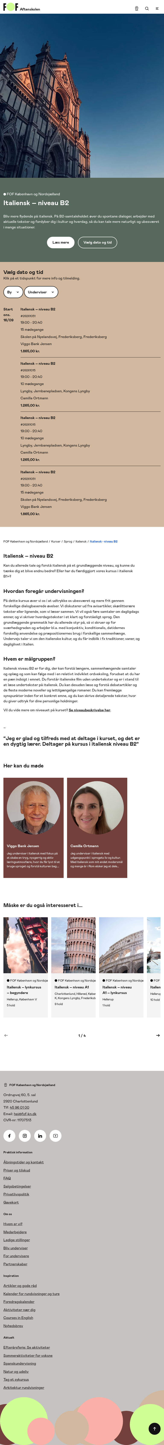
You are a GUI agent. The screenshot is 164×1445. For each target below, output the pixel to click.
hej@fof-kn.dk (25, 1113)
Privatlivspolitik (16, 1194)
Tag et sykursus (16, 1379)
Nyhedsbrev (13, 1325)
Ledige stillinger (16, 1240)
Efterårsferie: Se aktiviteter (26, 1347)
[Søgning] (147, 8)
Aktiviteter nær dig (19, 1309)
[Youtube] (56, 1136)
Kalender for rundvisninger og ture (31, 1293)
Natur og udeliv (16, 1371)
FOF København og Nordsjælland (25, 541)
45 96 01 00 (19, 1107)
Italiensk (81, 541)
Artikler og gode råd (20, 1285)
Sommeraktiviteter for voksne (28, 1355)
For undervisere (16, 1256)
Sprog (68, 541)
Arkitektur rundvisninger (23, 1387)
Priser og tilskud (16, 1170)
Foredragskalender (18, 1301)
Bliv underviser (15, 1248)
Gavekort (11, 1202)
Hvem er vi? (12, 1224)
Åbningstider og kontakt (23, 1162)
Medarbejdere (15, 1232)
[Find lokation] (137, 8)
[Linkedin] (40, 1136)
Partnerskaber (15, 1264)
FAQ (7, 1178)
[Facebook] (9, 1136)
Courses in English (18, 1317)
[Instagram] (25, 1136)
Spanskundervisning (19, 1363)
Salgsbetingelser (17, 1186)
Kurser (55, 541)
